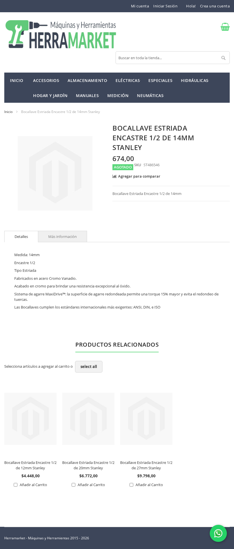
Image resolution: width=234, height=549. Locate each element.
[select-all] (88, 367)
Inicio (8, 111)
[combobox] (173, 57)
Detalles (21, 236)
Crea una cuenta (215, 6)
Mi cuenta (140, 6)
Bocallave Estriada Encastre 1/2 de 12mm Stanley (30, 465)
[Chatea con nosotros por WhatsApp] (218, 533)
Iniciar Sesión (165, 6)
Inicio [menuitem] (16, 80)
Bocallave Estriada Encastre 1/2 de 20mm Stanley (88, 465)
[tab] (21, 236)
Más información (62, 236)
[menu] (117, 88)
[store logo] (60, 34)
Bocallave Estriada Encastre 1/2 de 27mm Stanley (146, 465)
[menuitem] (46, 80)
